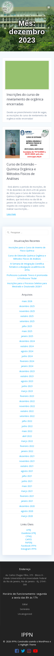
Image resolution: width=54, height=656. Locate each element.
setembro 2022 (27, 416)
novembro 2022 (27, 406)
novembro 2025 (27, 311)
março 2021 (27, 491)
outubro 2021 (27, 466)
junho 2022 (27, 426)
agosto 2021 (27, 471)
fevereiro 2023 (27, 396)
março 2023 (27, 391)
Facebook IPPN (28, 545)
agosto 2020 (27, 511)
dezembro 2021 (27, 456)
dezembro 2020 (27, 506)
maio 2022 (27, 431)
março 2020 (27, 516)
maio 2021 (27, 486)
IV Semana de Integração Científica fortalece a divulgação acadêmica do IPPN (27, 266)
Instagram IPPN (28, 548)
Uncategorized (25, 613)
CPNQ (29, 536)
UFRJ (28, 529)
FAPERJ (28, 542)
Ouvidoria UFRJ (28, 533)
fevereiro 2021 (27, 496)
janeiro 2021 (27, 501)
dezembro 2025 (27, 306)
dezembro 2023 (27, 371)
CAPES (28, 539)
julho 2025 (27, 326)
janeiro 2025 (27, 336)
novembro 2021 (27, 461)
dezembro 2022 (27, 401)
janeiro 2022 (27, 451)
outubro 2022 (27, 411)
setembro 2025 (27, 321)
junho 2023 (27, 386)
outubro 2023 (27, 376)
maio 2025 (27, 331)
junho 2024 (27, 356)
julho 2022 (27, 421)
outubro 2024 (27, 346)
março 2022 (27, 441)
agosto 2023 (27, 381)
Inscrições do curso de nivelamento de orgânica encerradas (25, 99)
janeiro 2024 (27, 366)
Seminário (25, 609)
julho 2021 (27, 476)
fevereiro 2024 (27, 361)
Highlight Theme (28, 644)
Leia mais (11, 214)
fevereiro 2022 (27, 446)
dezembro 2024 (27, 341)
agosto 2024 (27, 351)
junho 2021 (27, 481)
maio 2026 (27, 301)
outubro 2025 (27, 316)
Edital (24, 604)
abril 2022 (27, 436)
